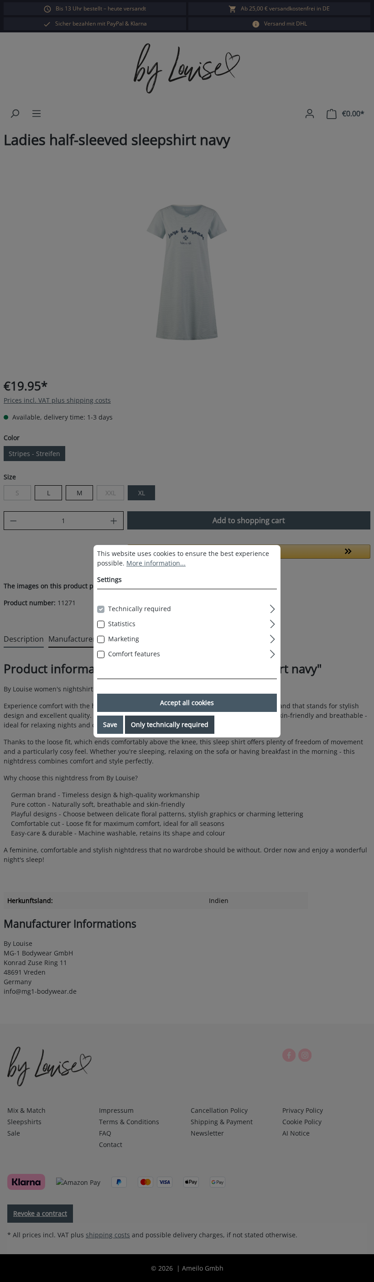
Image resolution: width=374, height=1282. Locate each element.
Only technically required (169, 724)
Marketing (123, 638)
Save (110, 724)
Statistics (121, 623)
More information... (156, 563)
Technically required (139, 608)
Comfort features (134, 653)
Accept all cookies (187, 702)
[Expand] (272, 607)
